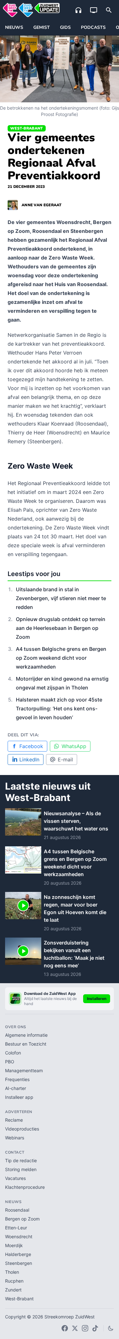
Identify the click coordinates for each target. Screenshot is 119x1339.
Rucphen (14, 1281)
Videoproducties (22, 1128)
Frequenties (17, 1079)
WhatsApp (74, 746)
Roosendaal (17, 1210)
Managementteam (24, 1070)
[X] (75, 1328)
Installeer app (19, 1097)
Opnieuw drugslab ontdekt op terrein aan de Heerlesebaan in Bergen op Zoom (60, 628)
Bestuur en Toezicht (25, 1044)
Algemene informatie (26, 1035)
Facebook (31, 746)
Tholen (12, 1272)
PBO (9, 1061)
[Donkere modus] (111, 1328)
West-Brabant (26, 128)
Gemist (41, 27)
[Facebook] (65, 1328)
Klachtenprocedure (25, 1187)
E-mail (65, 759)
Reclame (14, 1120)
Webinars (14, 1137)
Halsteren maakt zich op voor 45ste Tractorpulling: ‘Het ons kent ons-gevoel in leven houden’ (59, 708)
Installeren (96, 998)
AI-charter (15, 1088)
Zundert (13, 1289)
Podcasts (93, 27)
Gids (65, 27)
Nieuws (14, 27)
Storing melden (20, 1169)
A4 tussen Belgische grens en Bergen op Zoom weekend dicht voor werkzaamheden (61, 658)
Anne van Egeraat (42, 205)
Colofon (13, 1052)
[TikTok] (95, 1328)
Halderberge (18, 1254)
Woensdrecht (18, 1236)
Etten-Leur (16, 1227)
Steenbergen (18, 1263)
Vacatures (15, 1178)
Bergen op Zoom (22, 1218)
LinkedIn (29, 759)
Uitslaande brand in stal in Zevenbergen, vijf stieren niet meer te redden (61, 598)
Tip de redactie (21, 1160)
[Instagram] (85, 1328)
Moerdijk (14, 1245)
